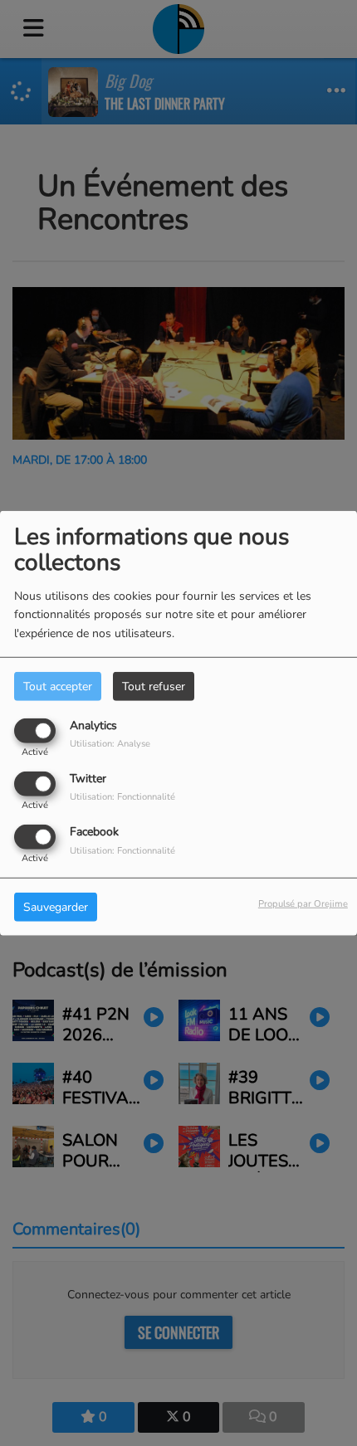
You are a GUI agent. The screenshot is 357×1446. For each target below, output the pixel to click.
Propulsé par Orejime (303, 904)
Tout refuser (153, 686)
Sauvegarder (55, 907)
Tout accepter (57, 686)
